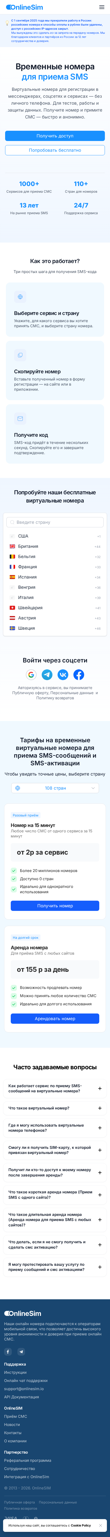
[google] (31, 674)
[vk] (63, 674)
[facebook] (78, 674)
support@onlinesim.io (24, 1388)
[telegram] (47, 674)
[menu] (102, 7)
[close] (100, 1525)
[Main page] (24, 7)
